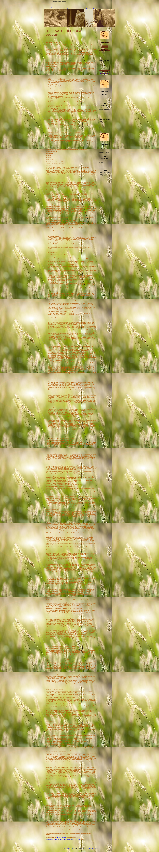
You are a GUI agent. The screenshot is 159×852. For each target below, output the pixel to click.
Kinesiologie (60, 8)
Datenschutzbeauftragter (62, 837)
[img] (79, 18)
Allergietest (74, 8)
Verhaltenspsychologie (83, 8)
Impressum (63, 848)
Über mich (53, 8)
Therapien (67, 8)
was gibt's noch (100, 8)
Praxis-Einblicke (104, 73)
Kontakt (96, 848)
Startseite (47, 8)
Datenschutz (91, 848)
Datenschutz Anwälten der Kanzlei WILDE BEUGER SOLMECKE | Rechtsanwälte (63, 839)
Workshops (92, 8)
